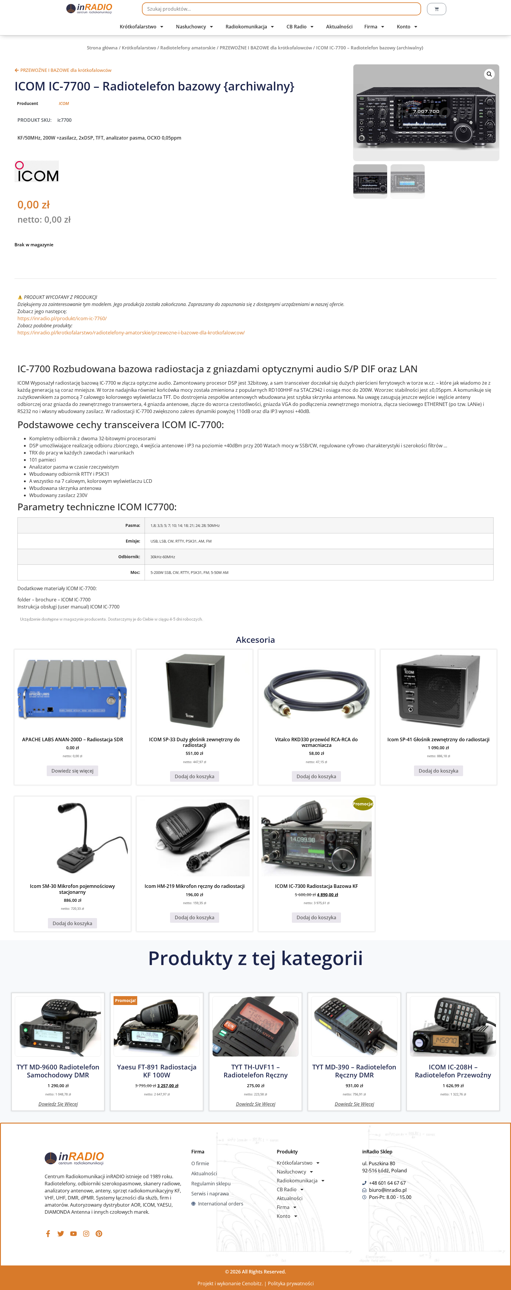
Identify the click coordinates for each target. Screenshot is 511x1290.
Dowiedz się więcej (72, 771)
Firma (370, 26)
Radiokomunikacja (246, 26)
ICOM (64, 103)
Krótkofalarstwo (138, 26)
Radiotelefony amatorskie (188, 48)
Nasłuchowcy (191, 26)
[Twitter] (60, 1233)
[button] (489, 74)
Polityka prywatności (291, 1283)
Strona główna (102, 48)
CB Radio (297, 26)
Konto (403, 26)
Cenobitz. (252, 1283)
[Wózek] (436, 9)
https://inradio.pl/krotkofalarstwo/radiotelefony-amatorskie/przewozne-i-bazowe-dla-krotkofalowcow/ (131, 332)
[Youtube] (73, 1233)
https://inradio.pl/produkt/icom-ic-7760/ (62, 318)
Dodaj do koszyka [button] (194, 776)
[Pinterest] (99, 1233)
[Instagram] (86, 1233)
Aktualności (339, 26)
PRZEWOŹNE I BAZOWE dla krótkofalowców (266, 48)
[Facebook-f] (48, 1233)
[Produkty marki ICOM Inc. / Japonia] (36, 180)
